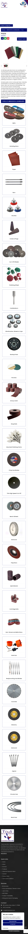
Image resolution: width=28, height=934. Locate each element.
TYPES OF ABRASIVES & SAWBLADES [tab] (13, 101)
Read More (4, 853)
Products (4, 869)
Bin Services (5, 886)
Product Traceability (7, 895)
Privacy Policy (5, 876)
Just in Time (5, 891)
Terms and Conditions (7, 878)
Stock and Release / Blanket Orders (11, 888)
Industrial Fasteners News (8, 871)
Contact (4, 874)
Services (4, 866)
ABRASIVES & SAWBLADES (13, 30)
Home (3, 30)
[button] (25, 6)
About (3, 864)
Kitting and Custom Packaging (10, 898)
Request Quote (22, 39)
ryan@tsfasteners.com (9, 910)
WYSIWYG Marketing (14, 931)
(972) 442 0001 (6, 907)
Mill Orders (5, 893)
